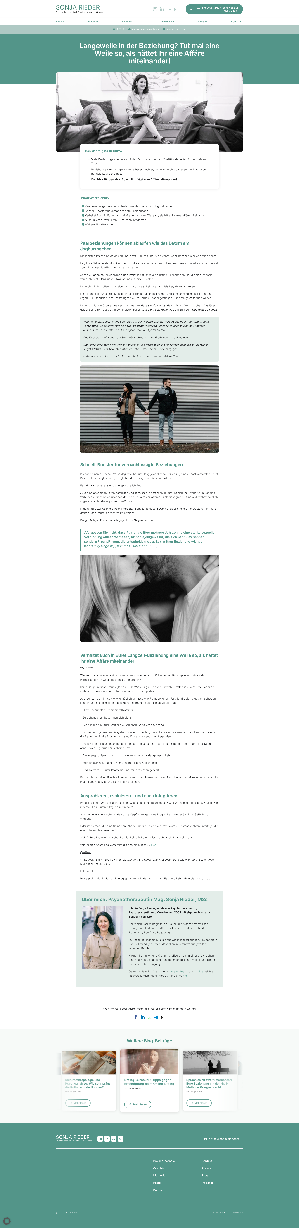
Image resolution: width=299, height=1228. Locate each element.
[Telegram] (156, 1017)
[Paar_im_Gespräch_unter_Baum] (149, 1050)
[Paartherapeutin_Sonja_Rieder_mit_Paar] (210, 1052)
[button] (7, 1221)
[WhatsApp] (149, 1017)
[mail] (176, 9)
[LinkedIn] (142, 1017)
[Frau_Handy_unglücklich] (89, 1052)
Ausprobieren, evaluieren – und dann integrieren (115, 219)
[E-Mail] (163, 1017)
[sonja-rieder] (79, 6)
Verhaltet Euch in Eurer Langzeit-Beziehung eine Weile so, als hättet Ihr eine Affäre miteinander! (145, 215)
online (199, 971)
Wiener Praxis (179, 971)
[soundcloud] (169, 9)
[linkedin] (162, 9)
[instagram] (155, 9)
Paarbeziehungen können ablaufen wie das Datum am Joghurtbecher (129, 206)
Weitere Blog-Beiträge (99, 224)
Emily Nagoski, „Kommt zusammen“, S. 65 (124, 546)
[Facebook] (135, 1017)
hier (153, 844)
